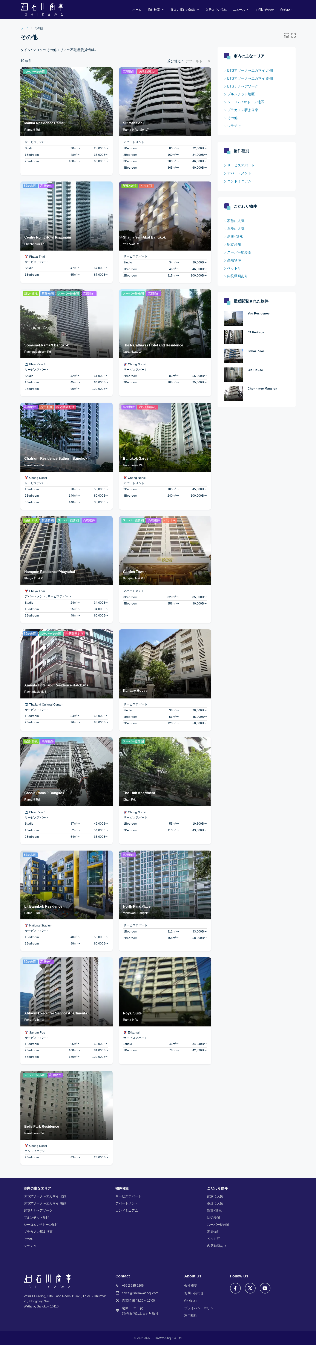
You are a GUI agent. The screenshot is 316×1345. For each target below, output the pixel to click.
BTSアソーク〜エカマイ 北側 (250, 70)
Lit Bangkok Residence (43, 906)
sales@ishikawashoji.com (140, 1293)
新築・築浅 (235, 236)
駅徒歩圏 (234, 244)
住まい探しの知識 (183, 9)
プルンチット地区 (241, 94)
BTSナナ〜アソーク (242, 86)
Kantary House (135, 690)
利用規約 (190, 1315)
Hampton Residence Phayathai (49, 572)
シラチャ (234, 126)
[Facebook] (235, 1288)
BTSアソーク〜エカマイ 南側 (250, 78)
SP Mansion (133, 123)
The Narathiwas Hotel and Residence (153, 345)
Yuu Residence (259, 313)
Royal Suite (132, 1013)
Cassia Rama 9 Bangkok (44, 793)
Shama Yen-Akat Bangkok (144, 237)
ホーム (136, 9)
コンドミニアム (239, 181)
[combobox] (198, 61)
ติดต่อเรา (286, 9)
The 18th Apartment (139, 793)
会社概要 (190, 1285)
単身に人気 (235, 229)
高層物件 (234, 260)
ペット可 (234, 268)
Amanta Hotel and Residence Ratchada (56, 685)
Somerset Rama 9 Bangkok (46, 345)
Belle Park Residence (41, 1126)
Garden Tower (134, 572)
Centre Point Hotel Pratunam (47, 237)
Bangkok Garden (137, 458)
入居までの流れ (216, 9)
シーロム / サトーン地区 (245, 102)
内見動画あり (237, 276)
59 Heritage (256, 332)
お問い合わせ (265, 9)
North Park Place (136, 906)
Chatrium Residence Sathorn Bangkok (55, 458)
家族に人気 (235, 221)
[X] (250, 1288)
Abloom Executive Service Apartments (55, 1013)
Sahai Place (256, 351)
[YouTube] (265, 1288)
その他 (232, 118)
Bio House (255, 370)
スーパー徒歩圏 (239, 252)
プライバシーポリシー (200, 1308)
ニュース (239, 9)
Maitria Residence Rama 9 (45, 123)
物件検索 (154, 9)
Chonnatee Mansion (262, 388)
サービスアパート (241, 165)
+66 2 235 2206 (133, 1285)
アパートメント (239, 173)
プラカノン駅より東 (242, 110)
